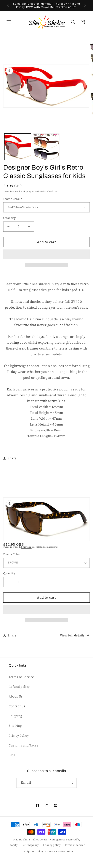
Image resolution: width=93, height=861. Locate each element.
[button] (46, 254)
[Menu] (8, 22)
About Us (16, 696)
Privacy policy (52, 845)
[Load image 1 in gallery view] (17, 146)
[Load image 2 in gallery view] (46, 146)
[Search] (73, 22)
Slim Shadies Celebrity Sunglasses (44, 839)
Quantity (9, 218)
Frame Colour (12, 199)
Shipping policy (34, 851)
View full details (72, 635)
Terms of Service (21, 677)
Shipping (26, 191)
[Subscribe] (72, 783)
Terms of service (75, 845)
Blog (12, 755)
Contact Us (17, 706)
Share (12, 458)
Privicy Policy (19, 736)
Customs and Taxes (23, 745)
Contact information (60, 851)
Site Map (15, 726)
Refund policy (19, 687)
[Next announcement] (85, 5)
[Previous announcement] (8, 5)
